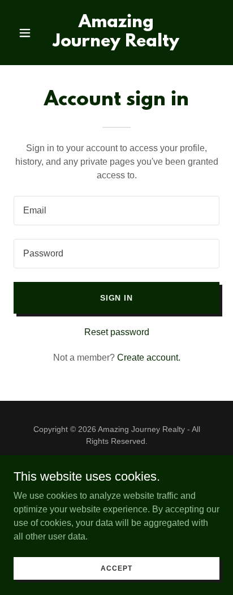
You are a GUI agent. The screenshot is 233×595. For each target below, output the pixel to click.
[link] (116, 43)
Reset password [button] (116, 332)
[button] (29, 33)
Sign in (116, 297)
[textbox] (116, 210)
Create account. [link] (148, 357)
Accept (116, 568)
